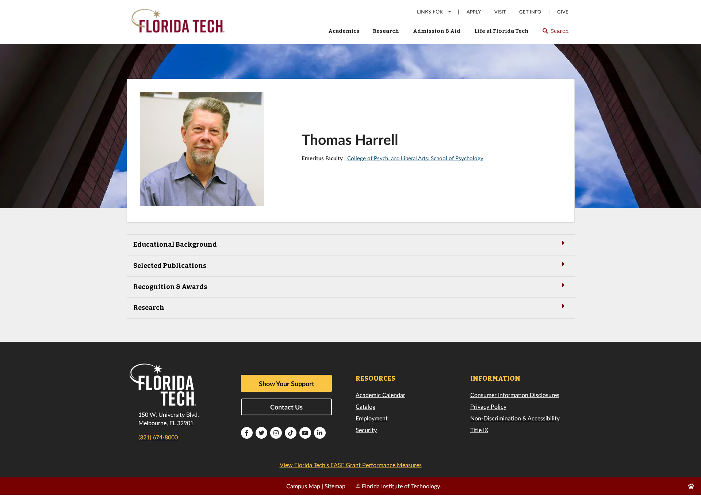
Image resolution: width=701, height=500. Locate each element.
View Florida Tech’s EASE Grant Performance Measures (351, 464)
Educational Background (175, 245)
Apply (474, 12)
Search (555, 33)
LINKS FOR (430, 11)
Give (562, 12)
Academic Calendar (380, 394)
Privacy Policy (488, 406)
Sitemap (335, 485)
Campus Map (303, 485)
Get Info (530, 12)
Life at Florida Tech (501, 31)
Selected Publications (169, 266)
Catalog (365, 406)
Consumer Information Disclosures (514, 394)
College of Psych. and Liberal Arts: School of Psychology (415, 158)
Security (366, 429)
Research (386, 31)
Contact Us (286, 407)
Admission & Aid (436, 31)
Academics (343, 31)
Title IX (479, 429)
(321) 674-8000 (158, 437)
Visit (500, 12)
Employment (372, 418)
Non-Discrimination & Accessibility (515, 418)
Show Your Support (286, 384)
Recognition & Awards (170, 287)
